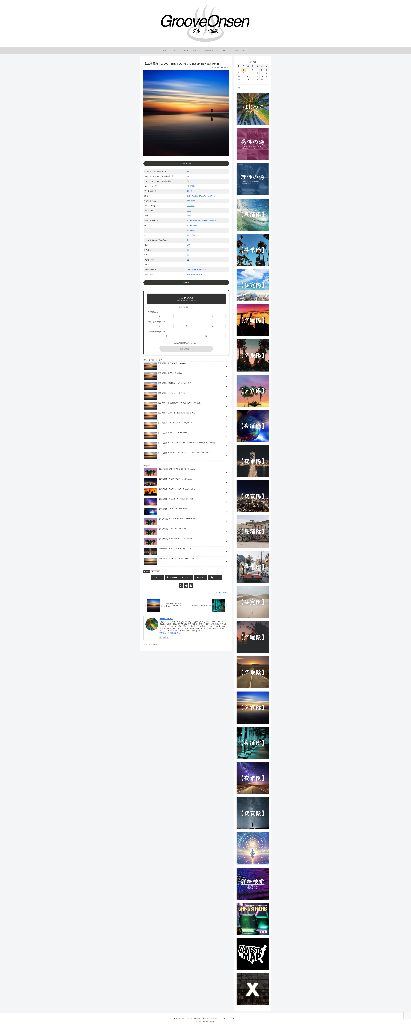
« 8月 (239, 88)
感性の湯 (197, 1018)
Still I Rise (191, 201)
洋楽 (189, 215)
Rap (188, 240)
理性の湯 (205, 1018)
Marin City (191, 235)
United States (192, 225)
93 (188, 255)
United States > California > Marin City (201, 220)
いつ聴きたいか (153, 312)
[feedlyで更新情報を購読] (186, 585)
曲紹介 (148, 571)
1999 (189, 211)
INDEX (190, 1018)
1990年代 (190, 206)
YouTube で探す (186, 163)
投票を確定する (186, 349)
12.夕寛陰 (191, 186)
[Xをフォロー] (181, 585)
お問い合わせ (215, 1018)
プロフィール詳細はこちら (169, 633)
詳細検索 (186, 282)
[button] (215, 577)
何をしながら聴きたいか (156, 322)
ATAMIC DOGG (166, 619)
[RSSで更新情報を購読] (191, 585)
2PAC (189, 191)
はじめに (182, 1018)
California (191, 230)
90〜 (189, 250)
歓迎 (175, 1018)
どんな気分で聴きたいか (156, 332)
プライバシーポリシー (229, 1018)
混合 (189, 245)
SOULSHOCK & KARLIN (196, 269)
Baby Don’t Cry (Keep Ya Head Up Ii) (201, 196)
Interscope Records (194, 274)
